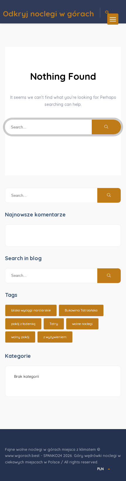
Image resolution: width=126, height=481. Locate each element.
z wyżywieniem (55, 337)
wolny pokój (20, 337)
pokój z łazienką (23, 324)
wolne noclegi (82, 324)
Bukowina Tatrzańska (81, 310)
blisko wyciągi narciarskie (31, 310)
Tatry (54, 324)
